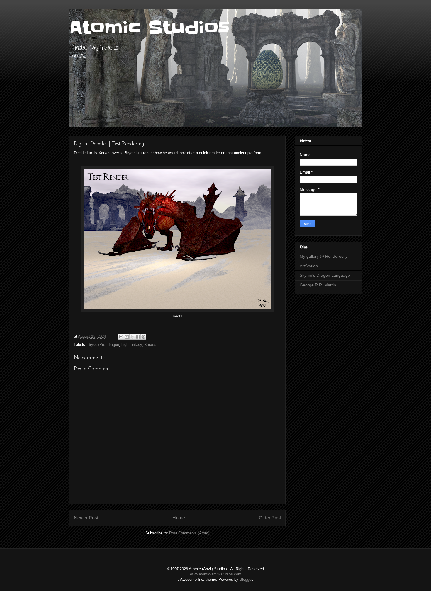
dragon (113, 344)
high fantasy (131, 344)
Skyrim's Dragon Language (325, 275)
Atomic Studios (149, 28)
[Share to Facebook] (138, 337)
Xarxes (150, 344)
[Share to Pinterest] (143, 337)
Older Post (270, 517)
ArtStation (309, 266)
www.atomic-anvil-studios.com (215, 574)
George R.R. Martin (318, 285)
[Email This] (121, 337)
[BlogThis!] (127, 337)
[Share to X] (132, 337)
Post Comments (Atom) (189, 533)
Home (178, 517)
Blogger (246, 579)
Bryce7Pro (96, 344)
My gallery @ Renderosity (323, 256)
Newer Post (86, 517)
